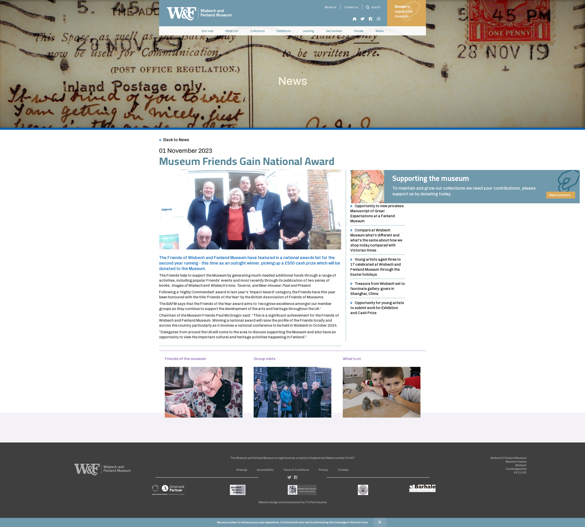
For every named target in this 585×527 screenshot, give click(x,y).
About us (330, 7)
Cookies (343, 469)
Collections (257, 31)
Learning (308, 31)
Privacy (323, 469)
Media (380, 31)
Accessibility (265, 469)
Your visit (207, 31)
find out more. (359, 522)
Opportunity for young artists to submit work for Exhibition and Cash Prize (377, 308)
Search (375, 7)
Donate (359, 31)
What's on (231, 31)
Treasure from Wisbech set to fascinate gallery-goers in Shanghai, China (377, 289)
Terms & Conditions (296, 469)
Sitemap (241, 469)
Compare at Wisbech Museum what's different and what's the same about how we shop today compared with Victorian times (376, 240)
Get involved (334, 31)
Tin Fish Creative (316, 502)
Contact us (351, 7)
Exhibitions (284, 31)
